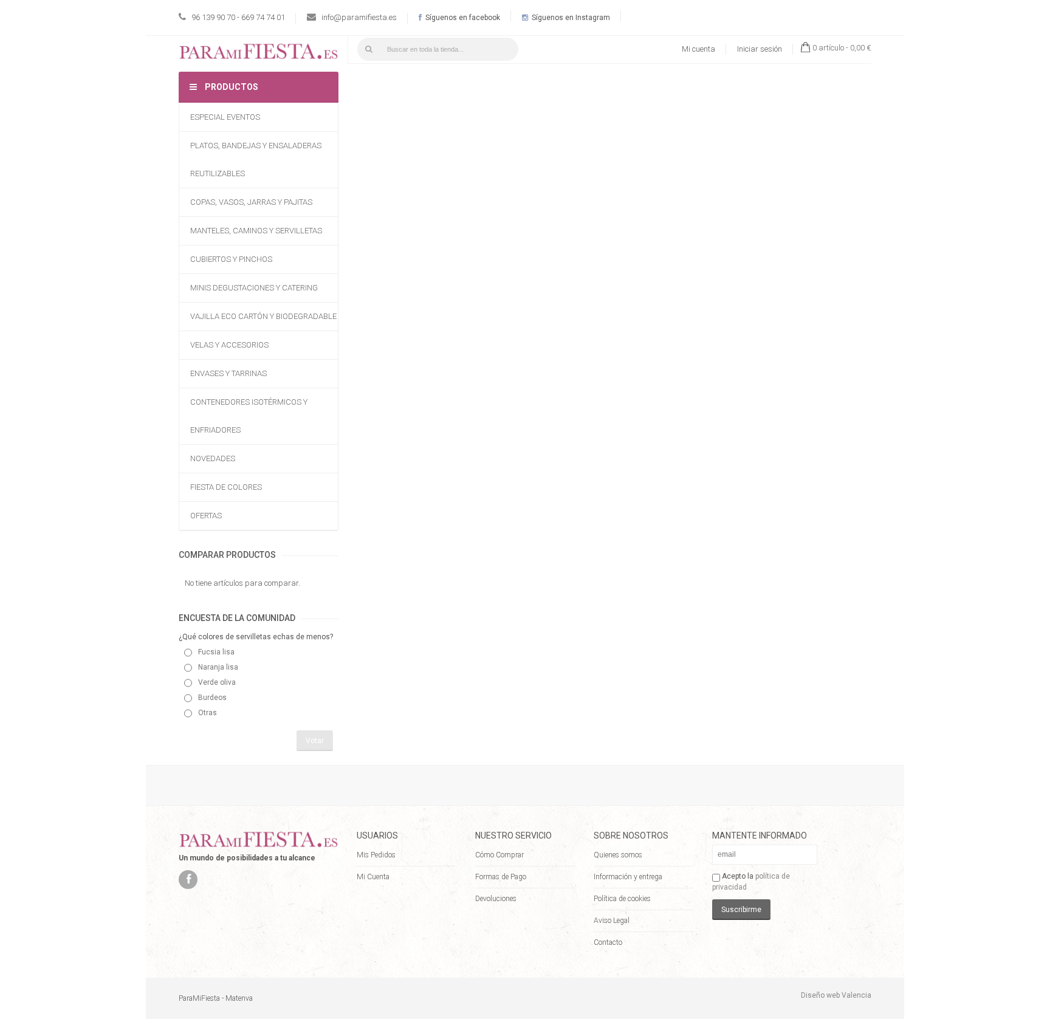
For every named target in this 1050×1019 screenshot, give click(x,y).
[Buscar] (368, 49)
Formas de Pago (500, 877)
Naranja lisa (218, 667)
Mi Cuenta (373, 877)
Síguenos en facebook (462, 17)
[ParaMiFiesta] (258, 54)
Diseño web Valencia (836, 995)
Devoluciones (495, 898)
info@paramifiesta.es (359, 17)
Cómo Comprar (499, 855)
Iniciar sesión (759, 48)
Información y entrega (628, 877)
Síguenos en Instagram (570, 17)
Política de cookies (622, 898)
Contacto (608, 942)
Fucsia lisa (216, 652)
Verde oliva (217, 682)
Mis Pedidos (376, 855)
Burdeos (212, 697)
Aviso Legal (612, 920)
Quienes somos (618, 855)
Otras (207, 712)
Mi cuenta (698, 48)
